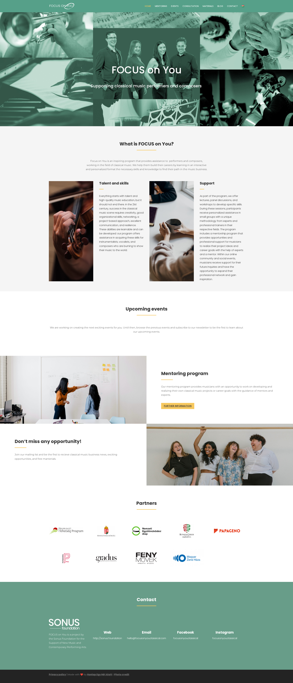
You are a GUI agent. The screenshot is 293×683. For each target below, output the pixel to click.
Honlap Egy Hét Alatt (99, 674)
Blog (220, 6)
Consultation (191, 6)
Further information (178, 406)
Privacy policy (57, 674)
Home (148, 6)
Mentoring (161, 6)
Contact (232, 6)
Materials (208, 6)
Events (175, 6)
